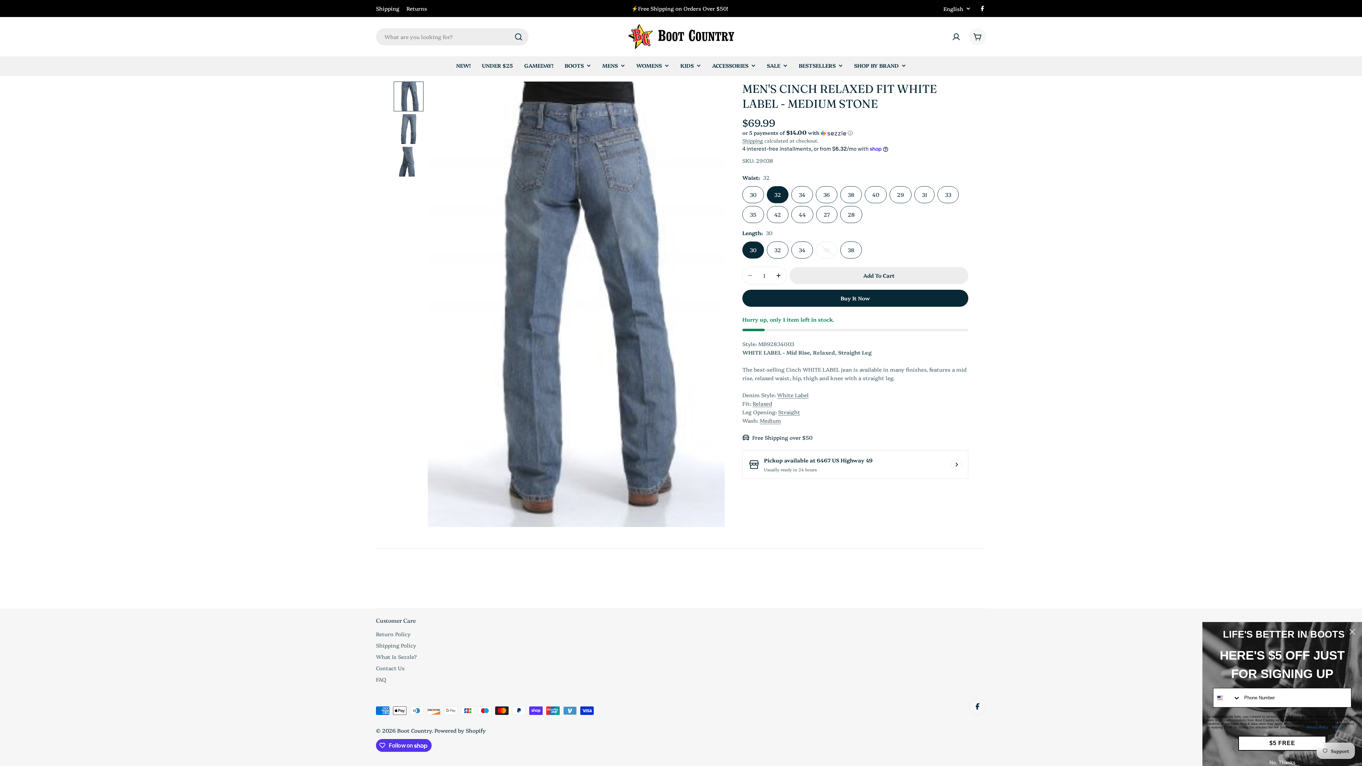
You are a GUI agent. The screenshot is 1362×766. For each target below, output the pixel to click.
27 (827, 214)
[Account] (956, 37)
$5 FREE (1282, 743)
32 (777, 194)
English (953, 8)
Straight (789, 412)
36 (826, 194)
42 (777, 214)
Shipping (387, 8)
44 (802, 214)
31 (924, 194)
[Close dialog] (1352, 632)
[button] (855, 133)
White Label (793, 395)
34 (802, 194)
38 (851, 194)
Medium (770, 420)
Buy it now (855, 298)
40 (875, 194)
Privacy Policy (1317, 727)
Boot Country (414, 730)
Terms (1336, 727)
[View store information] (956, 464)
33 (948, 194)
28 (851, 214)
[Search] (518, 37)
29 (900, 194)
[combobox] (452, 36)
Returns (416, 8)
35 (753, 214)
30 (753, 194)
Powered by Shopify (460, 730)
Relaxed (762, 403)
